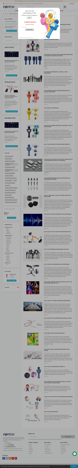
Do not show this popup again (26, 37)
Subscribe (30, 29)
